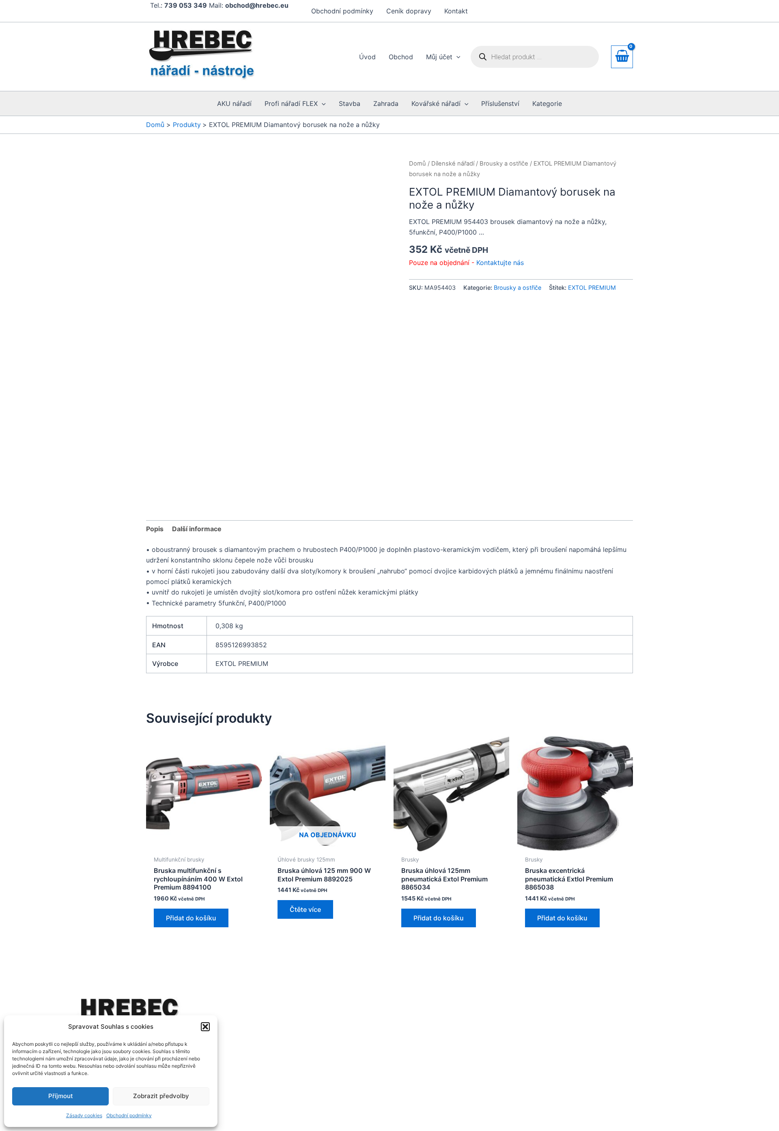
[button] (205, 1027)
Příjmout (60, 1096)
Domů (417, 163)
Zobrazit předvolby (161, 1096)
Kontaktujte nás (500, 263)
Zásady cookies (84, 1115)
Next (387, 375)
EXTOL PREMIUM (592, 287)
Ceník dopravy (408, 11)
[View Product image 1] (174, 375)
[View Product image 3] (299, 375)
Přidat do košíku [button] (191, 752)
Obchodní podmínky (129, 1115)
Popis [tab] (155, 438)
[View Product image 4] (361, 375)
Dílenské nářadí (452, 163)
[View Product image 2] (237, 375)
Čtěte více (305, 743)
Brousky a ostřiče (504, 163)
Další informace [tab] (197, 438)
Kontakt (456, 11)
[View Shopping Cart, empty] (622, 56)
